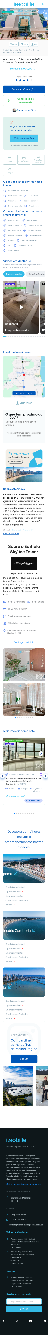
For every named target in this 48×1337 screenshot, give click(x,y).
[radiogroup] (24, 80)
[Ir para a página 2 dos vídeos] (6, 336)
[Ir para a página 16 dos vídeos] (31, 336)
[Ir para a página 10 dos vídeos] (21, 336)
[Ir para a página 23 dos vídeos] (44, 336)
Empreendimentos (14, 896)
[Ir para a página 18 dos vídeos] (35, 336)
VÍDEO (15, 44)
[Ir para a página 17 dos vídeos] (33, 336)
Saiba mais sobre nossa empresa (23, 1187)
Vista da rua (26, 403)
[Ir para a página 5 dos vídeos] (12, 336)
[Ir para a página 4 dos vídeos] (10, 336)
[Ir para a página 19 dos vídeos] (37, 336)
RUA (35, 44)
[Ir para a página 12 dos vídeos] (24, 336)
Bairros (8, 905)
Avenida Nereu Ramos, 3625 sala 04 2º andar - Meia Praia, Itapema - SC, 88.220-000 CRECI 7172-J (23, 1285)
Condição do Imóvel (15, 887)
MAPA (26, 44)
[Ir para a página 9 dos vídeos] (19, 336)
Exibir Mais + (11, 533)
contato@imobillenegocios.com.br (27, 1227)
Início (5, 50)
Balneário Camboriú (18, 50)
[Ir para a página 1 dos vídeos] (4, 336)
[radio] (16, 80)
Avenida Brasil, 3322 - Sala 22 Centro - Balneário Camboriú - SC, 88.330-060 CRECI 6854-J (25, 1246)
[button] (24, 886)
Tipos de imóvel (13, 891)
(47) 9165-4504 (20, 1222)
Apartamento (9, 52)
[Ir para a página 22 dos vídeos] (42, 336)
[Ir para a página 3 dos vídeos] (8, 336)
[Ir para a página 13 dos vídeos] (26, 336)
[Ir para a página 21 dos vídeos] (40, 336)
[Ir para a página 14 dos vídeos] (28, 336)
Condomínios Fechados (16, 900)
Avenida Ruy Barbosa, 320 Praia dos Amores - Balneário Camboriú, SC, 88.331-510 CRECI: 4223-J (22, 1260)
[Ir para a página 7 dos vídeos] (15, 336)
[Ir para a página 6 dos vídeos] (14, 336)
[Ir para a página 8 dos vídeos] (17, 336)
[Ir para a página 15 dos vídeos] (30, 336)
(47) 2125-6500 (20, 1217)
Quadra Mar (34, 50)
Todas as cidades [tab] (14, 274)
